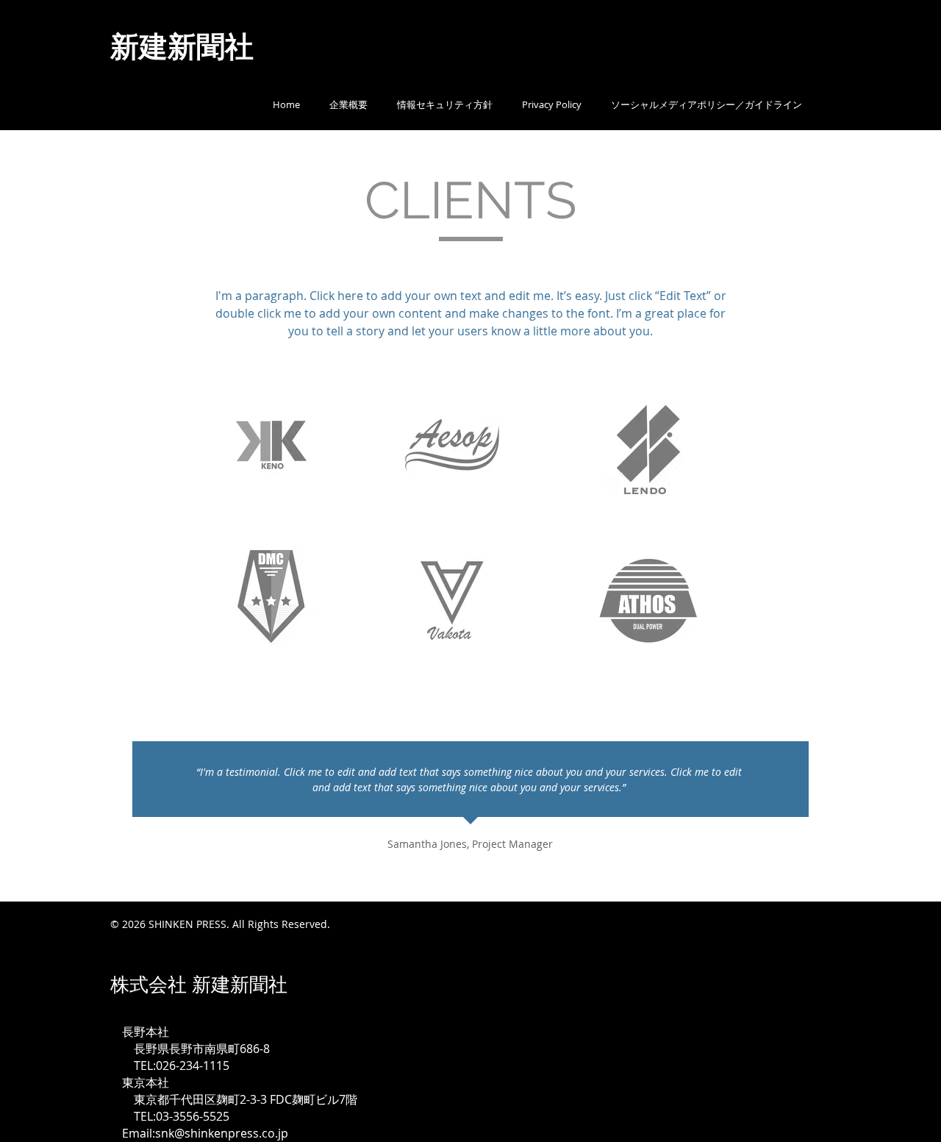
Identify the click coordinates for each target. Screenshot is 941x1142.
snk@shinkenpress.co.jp (221, 1133)
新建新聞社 (203, 45)
